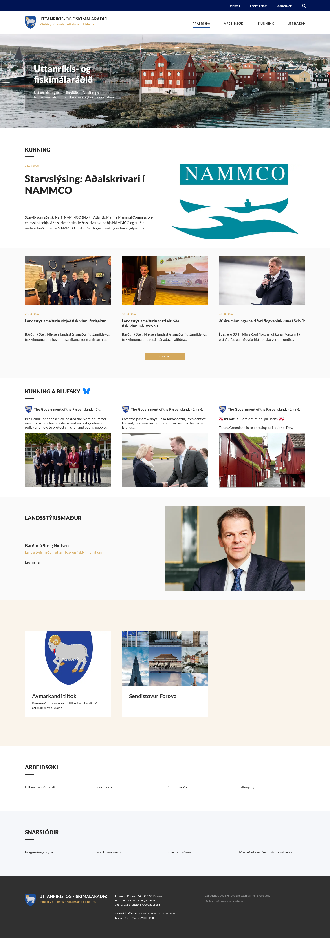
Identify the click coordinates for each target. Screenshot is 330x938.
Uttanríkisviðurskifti (40, 787)
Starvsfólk (234, 5)
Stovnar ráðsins (180, 852)
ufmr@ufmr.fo (146, 900)
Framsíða (201, 23)
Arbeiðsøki (234, 23)
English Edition (259, 5)
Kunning (266, 23)
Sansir (240, 900)
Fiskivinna (104, 787)
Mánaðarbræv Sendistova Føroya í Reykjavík (265, 854)
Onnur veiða (177, 787)
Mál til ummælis (108, 852)
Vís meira (165, 356)
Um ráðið (296, 23)
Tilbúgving (247, 787)
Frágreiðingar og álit (40, 852)
